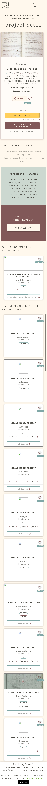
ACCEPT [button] (23, 782)
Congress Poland (26, 88)
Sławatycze (21, 64)
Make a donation (22, 115)
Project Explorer (14, 15)
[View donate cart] (35, 5)
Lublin (29, 91)
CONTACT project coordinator (23, 227)
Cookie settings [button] (34, 778)
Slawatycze (33, 15)
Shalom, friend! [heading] (23, 764)
